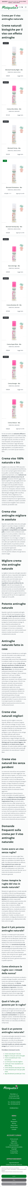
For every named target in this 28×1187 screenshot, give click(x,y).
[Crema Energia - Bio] (14, 367)
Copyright (14, 1149)
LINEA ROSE (16, 111)
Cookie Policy (14, 1153)
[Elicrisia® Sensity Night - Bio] (14, 53)
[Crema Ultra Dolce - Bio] (14, 92)
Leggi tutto (20, 76)
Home (14, 1119)
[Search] (20, 7)
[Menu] (25, 7)
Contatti (14, 1129)
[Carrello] (22, 7)
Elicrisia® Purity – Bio (14, 148)
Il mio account (14, 1139)
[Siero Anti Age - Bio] (14, 249)
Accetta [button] (13, 1176)
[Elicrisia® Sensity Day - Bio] (14, 210)
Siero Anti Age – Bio (14, 266)
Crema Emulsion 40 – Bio (14, 305)
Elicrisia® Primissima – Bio (14, 187)
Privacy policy (14, 1151)
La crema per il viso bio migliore (14, 1062)
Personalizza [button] (14, 1183)
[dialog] (14, 1176)
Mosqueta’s (14, 1121)
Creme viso (10, 72)
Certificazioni (14, 1127)
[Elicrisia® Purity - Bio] (14, 131)
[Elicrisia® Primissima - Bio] (14, 171)
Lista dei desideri (14, 1145)
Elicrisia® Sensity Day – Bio (14, 226)
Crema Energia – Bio (14, 383)
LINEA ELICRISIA (16, 72)
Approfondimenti (14, 1162)
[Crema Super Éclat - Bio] (14, 328)
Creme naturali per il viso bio (13, 1054)
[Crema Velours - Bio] (14, 406)
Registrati (14, 1141)
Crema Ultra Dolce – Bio (14, 109)
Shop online (14, 1125)
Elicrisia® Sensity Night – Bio (14, 70)
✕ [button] (26, 1167)
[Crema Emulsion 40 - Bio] (14, 288)
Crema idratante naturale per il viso (15, 1067)
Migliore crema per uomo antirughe (15, 1056)
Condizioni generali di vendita (14, 1147)
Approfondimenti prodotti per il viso (15, 1073)
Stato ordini (14, 1143)
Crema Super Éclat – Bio (14, 344)
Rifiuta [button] (14, 1180)
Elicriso (14, 1123)
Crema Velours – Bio (14, 423)
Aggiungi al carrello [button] (20, 193)
